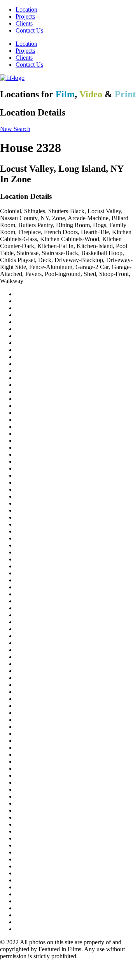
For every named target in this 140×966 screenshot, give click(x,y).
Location (26, 9)
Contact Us (29, 30)
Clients (24, 23)
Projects (25, 16)
